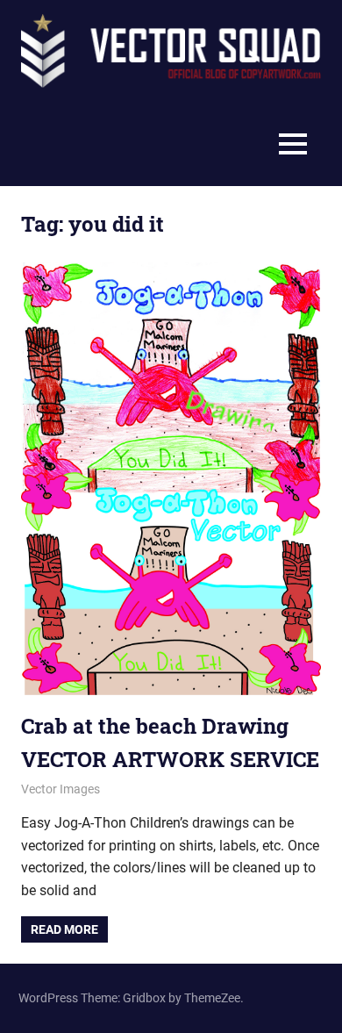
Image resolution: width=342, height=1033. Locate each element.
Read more (64, 929)
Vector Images (60, 789)
